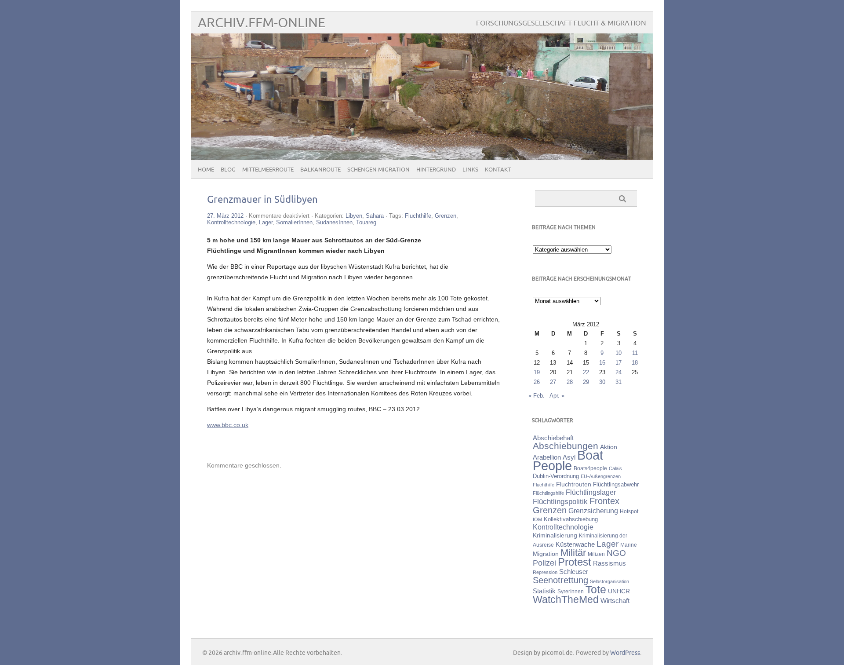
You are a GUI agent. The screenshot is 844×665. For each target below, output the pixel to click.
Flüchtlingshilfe (548, 493)
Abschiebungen (565, 446)
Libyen (354, 215)
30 (602, 382)
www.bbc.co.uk (227, 424)
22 (586, 372)
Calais (615, 468)
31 (618, 382)
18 (635, 362)
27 (553, 382)
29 (586, 382)
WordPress (625, 653)
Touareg (366, 222)
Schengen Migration (378, 170)
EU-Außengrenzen (601, 476)
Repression (545, 572)
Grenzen (445, 215)
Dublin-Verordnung (556, 476)
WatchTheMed (566, 599)
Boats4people (590, 468)
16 (602, 362)
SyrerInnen (570, 591)
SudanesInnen (334, 222)
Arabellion (547, 457)
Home (206, 170)
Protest (574, 562)
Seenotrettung (560, 580)
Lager (266, 222)
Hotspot (629, 511)
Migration (546, 553)
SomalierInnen (294, 222)
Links (470, 170)
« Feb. (536, 395)
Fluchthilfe (418, 215)
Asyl (569, 457)
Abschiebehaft (553, 438)
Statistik (544, 591)
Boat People (568, 460)
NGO (616, 553)
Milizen (596, 554)
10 (618, 353)
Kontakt (498, 170)
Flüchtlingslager (591, 492)
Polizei (544, 563)
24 (618, 372)
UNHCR (619, 591)
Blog (228, 170)
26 (537, 382)
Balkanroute (320, 170)
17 (618, 362)
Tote (596, 589)
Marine (628, 545)
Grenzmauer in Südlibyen (262, 200)
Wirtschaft (614, 600)
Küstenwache (575, 544)
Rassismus (609, 563)
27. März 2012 (225, 215)
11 (635, 353)
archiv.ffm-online (261, 23)
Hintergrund (436, 170)
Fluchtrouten (573, 484)
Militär (573, 552)
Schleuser (573, 571)
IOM (537, 519)
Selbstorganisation (609, 581)
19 (537, 372)
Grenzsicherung (593, 511)
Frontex (604, 501)
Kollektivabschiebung (571, 519)
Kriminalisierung (555, 535)
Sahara (375, 215)
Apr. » (556, 395)
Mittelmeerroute (268, 170)
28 (570, 382)
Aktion (608, 446)
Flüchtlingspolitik (560, 501)
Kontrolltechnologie (231, 222)
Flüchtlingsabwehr (616, 484)
